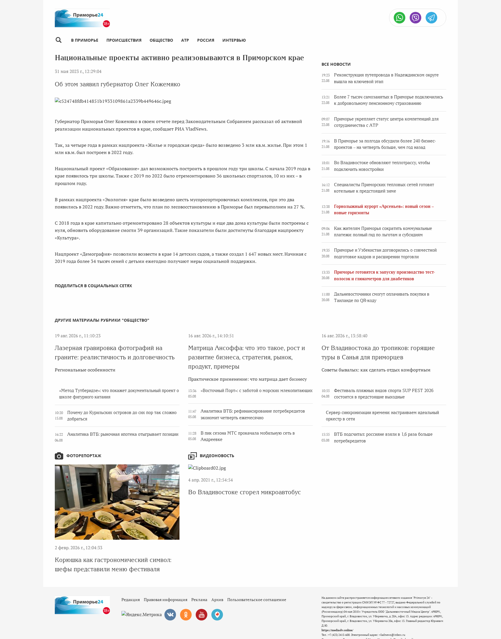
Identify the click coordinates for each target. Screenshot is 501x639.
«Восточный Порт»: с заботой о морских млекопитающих (257, 390)
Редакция (130, 599)
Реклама (199, 599)
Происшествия (123, 40)
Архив (217, 599)
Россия (205, 40)
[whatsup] (399, 17)
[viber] (415, 17)
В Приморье (84, 40)
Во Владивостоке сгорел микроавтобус (244, 492)
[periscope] (217, 614)
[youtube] (201, 614)
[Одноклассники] (186, 614)
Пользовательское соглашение (256, 599)
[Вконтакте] (170, 614)
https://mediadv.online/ (337, 630)
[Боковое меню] (58, 40)
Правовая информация (165, 599)
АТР (185, 40)
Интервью (234, 40)
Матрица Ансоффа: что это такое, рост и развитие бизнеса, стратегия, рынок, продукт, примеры (246, 357)
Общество (161, 40)
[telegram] (431, 17)
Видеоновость (217, 455)
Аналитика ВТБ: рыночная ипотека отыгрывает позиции (122, 434)
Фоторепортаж (83, 455)
